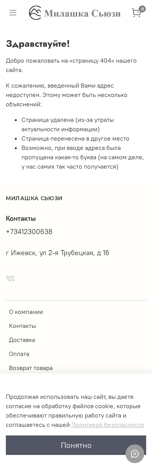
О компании (26, 311)
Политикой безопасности (107, 424)
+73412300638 (29, 231)
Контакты (22, 326)
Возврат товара (31, 368)
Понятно (76, 445)
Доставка (22, 340)
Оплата (19, 354)
